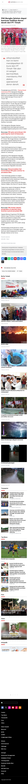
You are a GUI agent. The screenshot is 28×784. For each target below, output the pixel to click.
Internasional (5, 743)
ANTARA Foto (5, 768)
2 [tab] (12, 617)
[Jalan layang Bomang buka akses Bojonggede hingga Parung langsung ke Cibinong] (4, 529)
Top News (4, 537)
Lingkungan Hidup (6, 737)
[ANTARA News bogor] (15, 1)
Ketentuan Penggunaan (8, 755)
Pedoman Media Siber (7, 763)
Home (5, 9)
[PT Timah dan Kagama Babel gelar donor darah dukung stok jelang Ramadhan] (14, 288)
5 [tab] (18, 617)
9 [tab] (22, 640)
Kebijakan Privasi (6, 758)
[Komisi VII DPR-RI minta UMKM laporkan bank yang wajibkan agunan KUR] (4, 565)
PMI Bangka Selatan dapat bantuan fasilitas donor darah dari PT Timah (11, 12)
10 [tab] (24, 640)
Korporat (3, 771)
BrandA (3, 766)
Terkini (3, 712)
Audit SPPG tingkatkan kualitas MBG (11, 689)
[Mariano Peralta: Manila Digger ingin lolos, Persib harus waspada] (14, 549)
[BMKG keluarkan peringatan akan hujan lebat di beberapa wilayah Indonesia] (14, 430)
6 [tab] (15, 640)
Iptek (2, 732)
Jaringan (3, 752)
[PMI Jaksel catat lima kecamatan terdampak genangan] (14, 453)
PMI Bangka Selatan (10, 267)
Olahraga (3, 746)
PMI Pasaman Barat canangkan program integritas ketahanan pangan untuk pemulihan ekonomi (13, 415)
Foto (2, 594)
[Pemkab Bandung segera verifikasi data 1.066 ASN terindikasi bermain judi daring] (4, 495)
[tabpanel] (14, 607)
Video (3, 618)
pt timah (19, 271)
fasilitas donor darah (8, 271)
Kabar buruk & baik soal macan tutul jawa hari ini (12, 635)
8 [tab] (19, 640)
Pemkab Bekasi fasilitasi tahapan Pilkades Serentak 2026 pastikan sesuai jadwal (17, 572)
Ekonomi (3, 729)
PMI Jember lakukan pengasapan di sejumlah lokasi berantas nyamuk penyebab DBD (11, 209)
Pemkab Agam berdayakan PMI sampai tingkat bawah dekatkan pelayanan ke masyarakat (13, 390)
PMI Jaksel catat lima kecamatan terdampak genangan (11, 462)
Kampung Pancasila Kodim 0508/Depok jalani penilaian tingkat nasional (17, 588)
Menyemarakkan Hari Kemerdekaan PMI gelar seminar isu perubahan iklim (12, 170)
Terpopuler (4, 488)
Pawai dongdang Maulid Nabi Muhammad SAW (14, 611)
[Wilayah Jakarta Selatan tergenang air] (12, 475)
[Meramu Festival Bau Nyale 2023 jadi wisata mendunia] (14, 358)
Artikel (3, 734)
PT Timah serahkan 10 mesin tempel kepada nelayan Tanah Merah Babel (12, 320)
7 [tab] (17, 640)
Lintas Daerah (13, 9)
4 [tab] (16, 617)
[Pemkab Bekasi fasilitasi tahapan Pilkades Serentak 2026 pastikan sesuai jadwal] (4, 573)
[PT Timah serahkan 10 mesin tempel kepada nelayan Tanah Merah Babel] (14, 311)
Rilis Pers (3, 749)
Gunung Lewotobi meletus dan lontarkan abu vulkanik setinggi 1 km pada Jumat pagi (17, 513)
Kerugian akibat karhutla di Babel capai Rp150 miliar (13, 343)
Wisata (3, 741)
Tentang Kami (5, 760)
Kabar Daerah (5, 726)
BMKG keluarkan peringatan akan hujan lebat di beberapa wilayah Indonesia (13, 439)
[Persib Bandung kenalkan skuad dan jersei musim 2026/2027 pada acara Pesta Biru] (4, 503)
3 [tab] (14, 617)
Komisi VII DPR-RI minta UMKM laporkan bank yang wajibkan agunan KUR (16, 565)
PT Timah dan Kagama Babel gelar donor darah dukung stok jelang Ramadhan (13, 297)
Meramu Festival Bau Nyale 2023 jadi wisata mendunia (12, 366)
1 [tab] (9, 617)
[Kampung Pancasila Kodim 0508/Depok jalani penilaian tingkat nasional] (4, 588)
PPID (2, 773)
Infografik (4, 642)
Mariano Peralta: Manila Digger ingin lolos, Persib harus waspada (13, 558)
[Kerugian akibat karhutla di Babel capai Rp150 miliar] (14, 334)
